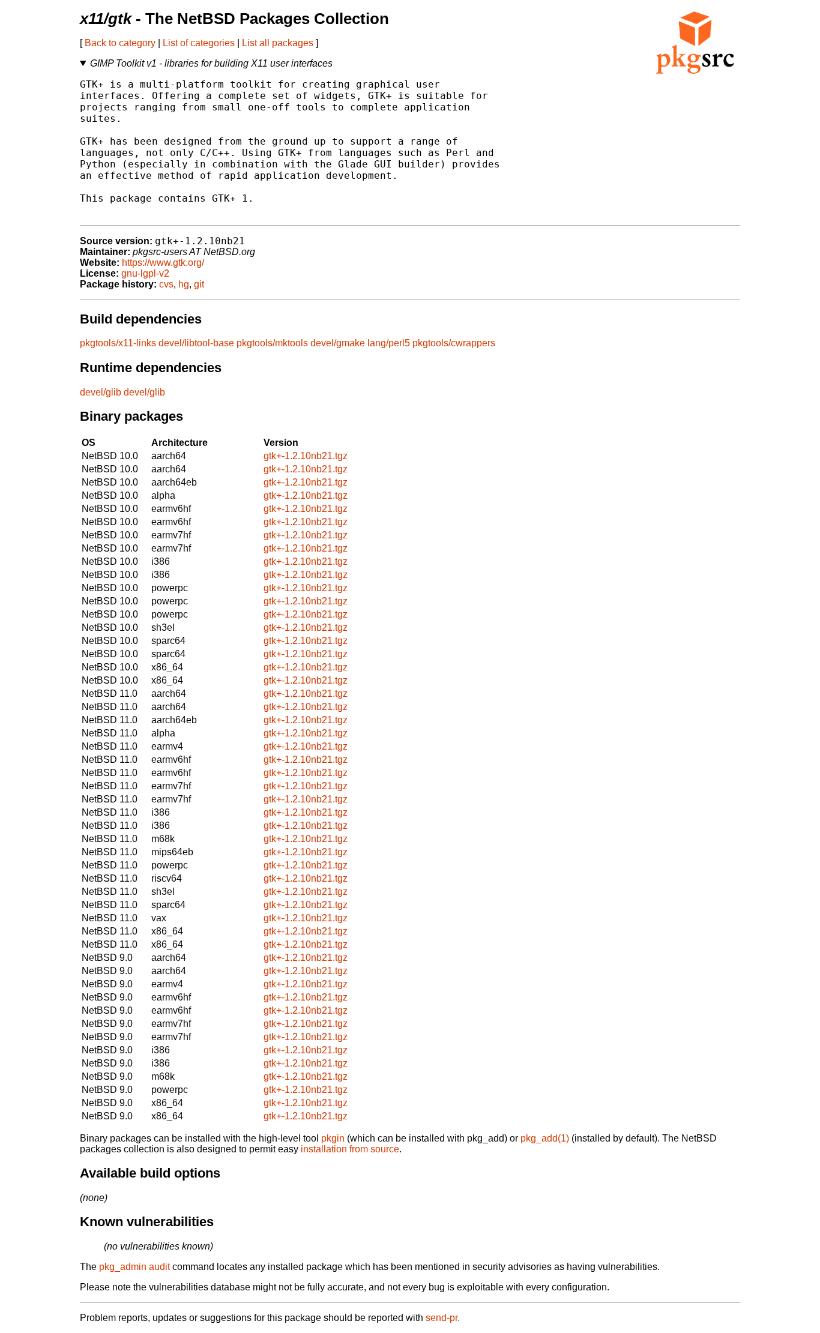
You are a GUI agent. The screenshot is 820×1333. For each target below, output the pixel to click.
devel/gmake (337, 343)
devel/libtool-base (196, 343)
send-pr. (443, 1318)
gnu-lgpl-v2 (145, 273)
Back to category (120, 43)
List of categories (199, 43)
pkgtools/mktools (272, 343)
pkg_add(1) (544, 1138)
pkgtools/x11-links (118, 343)
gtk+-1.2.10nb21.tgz (306, 456)
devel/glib (100, 392)
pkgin (333, 1138)
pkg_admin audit (134, 1267)
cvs (166, 284)
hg (183, 284)
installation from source (350, 1149)
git (199, 284)
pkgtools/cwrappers (453, 343)
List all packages (277, 43)
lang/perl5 (388, 343)
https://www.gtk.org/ (163, 262)
